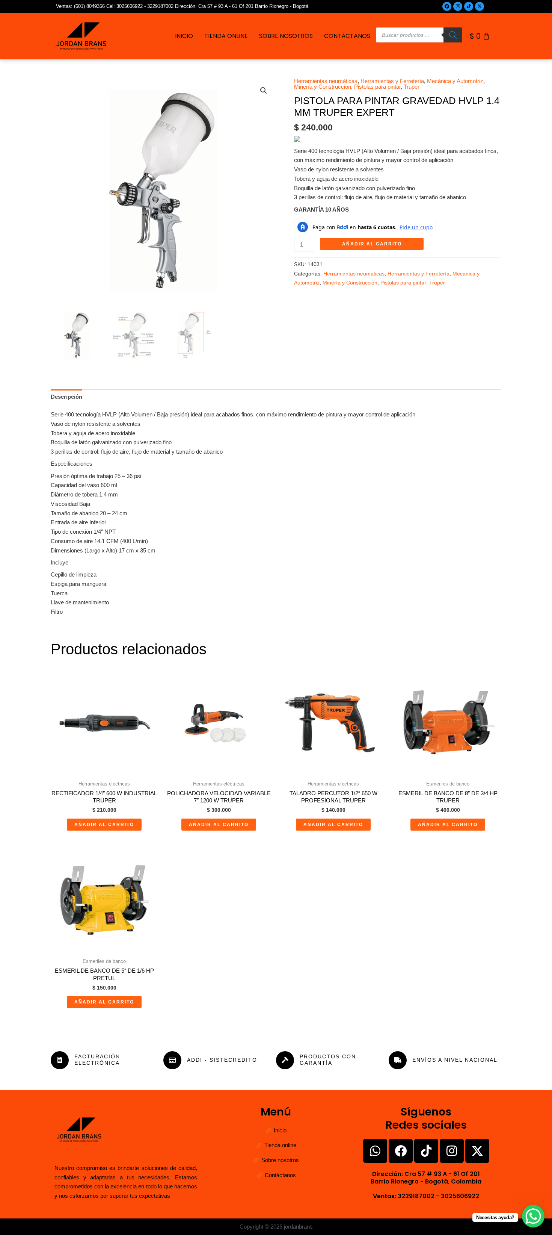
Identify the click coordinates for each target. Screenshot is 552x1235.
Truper (411, 86)
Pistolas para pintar (377, 86)
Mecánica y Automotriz (455, 81)
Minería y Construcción (322, 86)
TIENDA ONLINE (226, 36)
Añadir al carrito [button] (104, 824)
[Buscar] (452, 34)
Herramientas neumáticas (325, 81)
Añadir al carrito (372, 244)
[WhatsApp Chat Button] (533, 1216)
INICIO (184, 36)
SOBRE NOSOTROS (286, 36)
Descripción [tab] (66, 397)
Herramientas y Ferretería (392, 81)
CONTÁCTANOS (347, 36)
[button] (263, 90)
